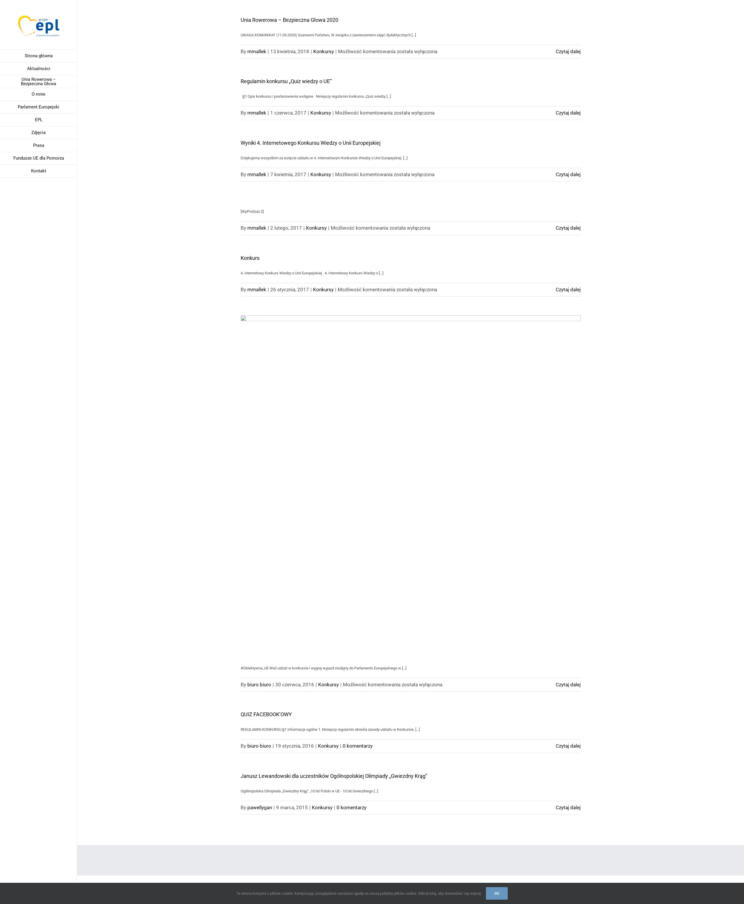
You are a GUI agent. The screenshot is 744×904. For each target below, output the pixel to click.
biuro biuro (259, 684)
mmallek (256, 51)
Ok (496, 893)
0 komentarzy (358, 746)
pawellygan (259, 807)
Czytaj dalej (568, 51)
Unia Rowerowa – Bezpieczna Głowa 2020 (289, 20)
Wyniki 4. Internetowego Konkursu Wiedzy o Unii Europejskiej (310, 143)
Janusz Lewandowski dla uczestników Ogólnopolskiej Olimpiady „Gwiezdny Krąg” (334, 776)
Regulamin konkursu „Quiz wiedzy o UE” (286, 81)
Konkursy (323, 51)
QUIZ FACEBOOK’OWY (266, 714)
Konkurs (250, 258)
